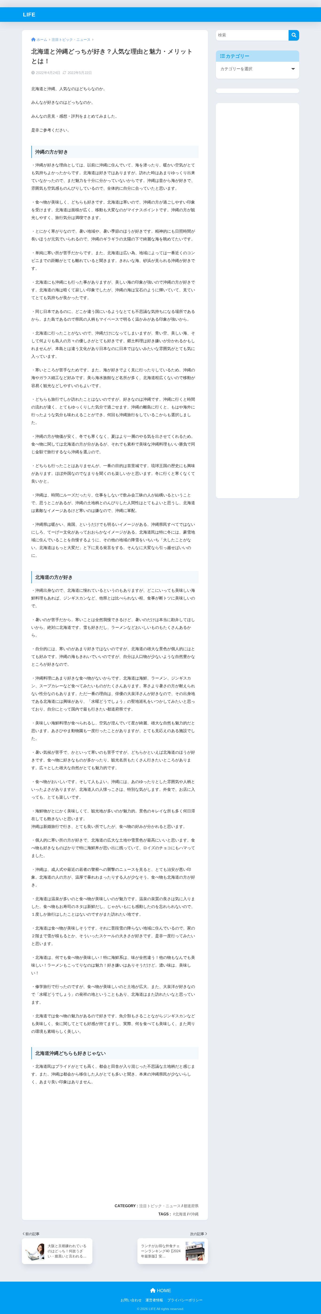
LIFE (29, 15)
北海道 (180, 1214)
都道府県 (191, 1206)
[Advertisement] (115, 1142)
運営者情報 (154, 1300)
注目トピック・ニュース (160, 1206)
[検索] (294, 35)
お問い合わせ (131, 1300)
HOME (163, 1290)
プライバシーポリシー (185, 1300)
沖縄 (195, 1214)
